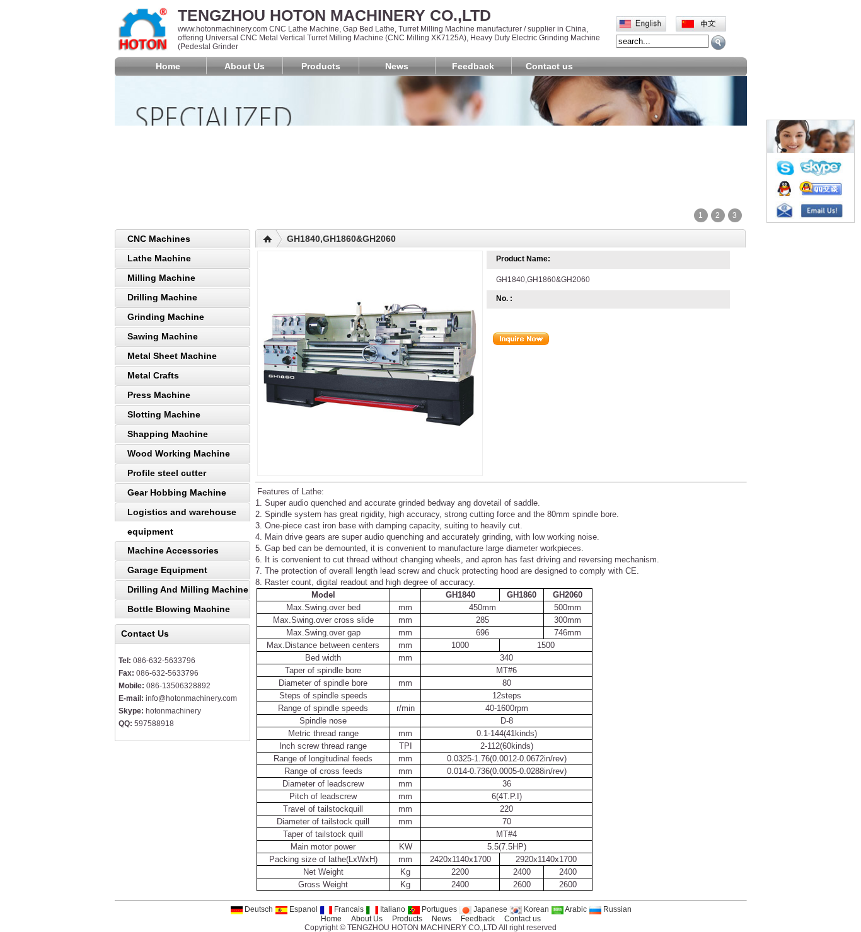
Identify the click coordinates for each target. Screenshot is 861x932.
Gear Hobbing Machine (176, 492)
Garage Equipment (167, 570)
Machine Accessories (173, 550)
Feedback (473, 66)
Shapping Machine (167, 434)
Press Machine (158, 395)
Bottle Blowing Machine (178, 609)
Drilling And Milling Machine (187, 589)
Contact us (549, 66)
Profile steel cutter (166, 473)
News (396, 66)
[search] (718, 42)
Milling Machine (161, 278)
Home (168, 66)
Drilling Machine (162, 297)
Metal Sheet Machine (172, 356)
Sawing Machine (162, 336)
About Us (244, 66)
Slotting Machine (163, 414)
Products (320, 66)
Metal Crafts (153, 375)
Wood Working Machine (178, 453)
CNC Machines (158, 239)
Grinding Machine (165, 317)
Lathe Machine (159, 258)
